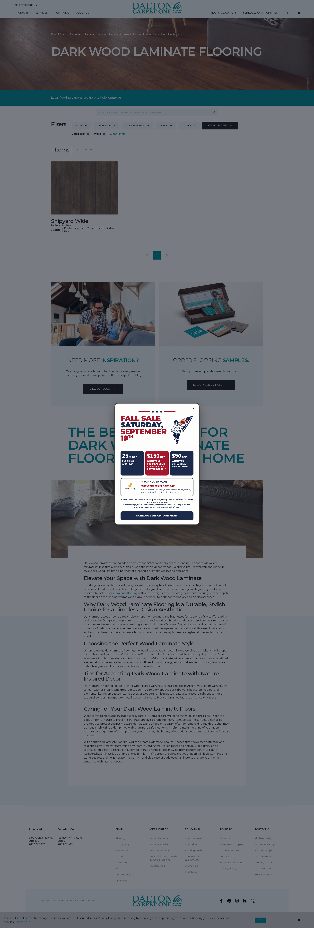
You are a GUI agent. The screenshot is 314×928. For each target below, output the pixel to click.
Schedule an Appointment (157, 515)
